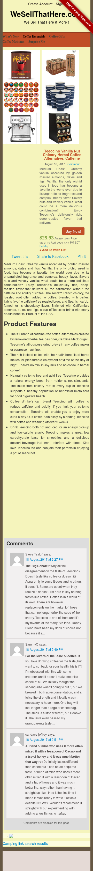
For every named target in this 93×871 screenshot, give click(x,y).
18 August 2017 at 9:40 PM (44, 649)
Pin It (82, 256)
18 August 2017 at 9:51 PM (44, 739)
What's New (11, 36)
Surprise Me (36, 41)
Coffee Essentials (34, 36)
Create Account (40, 3)
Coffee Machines (14, 41)
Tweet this (20, 256)
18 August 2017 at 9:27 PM (44, 559)
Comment (73, 164)
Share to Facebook (52, 256)
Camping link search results (25, 843)
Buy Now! (73, 231)
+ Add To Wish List (53, 249)
